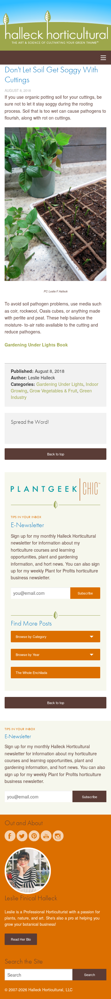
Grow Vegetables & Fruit (53, 390)
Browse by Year (27, 654)
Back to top (55, 453)
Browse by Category (31, 636)
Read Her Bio (21, 939)
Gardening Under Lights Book (36, 344)
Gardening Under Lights (59, 384)
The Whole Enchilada (31, 672)
